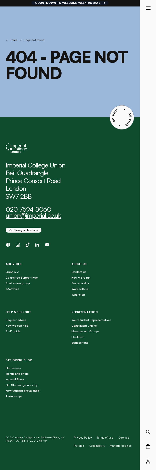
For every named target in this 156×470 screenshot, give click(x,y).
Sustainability (80, 283)
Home (13, 40)
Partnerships (14, 396)
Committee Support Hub (22, 277)
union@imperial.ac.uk (33, 215)
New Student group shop (22, 390)
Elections (77, 337)
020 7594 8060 (28, 209)
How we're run (81, 277)
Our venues (13, 368)
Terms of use (105, 437)
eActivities (12, 289)
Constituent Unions (84, 325)
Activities (14, 264)
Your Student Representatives (91, 320)
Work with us (80, 289)
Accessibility (97, 445)
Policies (79, 445)
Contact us (79, 272)
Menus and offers (17, 373)
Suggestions (80, 342)
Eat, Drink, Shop (19, 360)
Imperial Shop (15, 379)
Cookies (123, 437)
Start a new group (18, 283)
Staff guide (13, 331)
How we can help (17, 325)
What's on (78, 294)
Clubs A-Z (12, 272)
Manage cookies (121, 445)
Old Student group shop (22, 385)
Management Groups (85, 331)
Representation (85, 312)
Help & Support (18, 312)
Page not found (34, 40)
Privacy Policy (83, 437)
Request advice (16, 320)
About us (79, 264)
